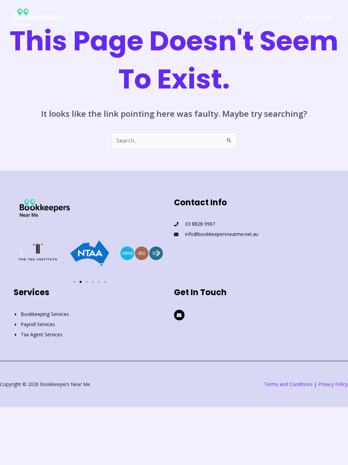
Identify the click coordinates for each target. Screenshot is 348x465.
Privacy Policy (333, 384)
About (273, 17)
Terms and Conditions (288, 384)
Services (243, 17)
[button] (317, 17)
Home (215, 17)
